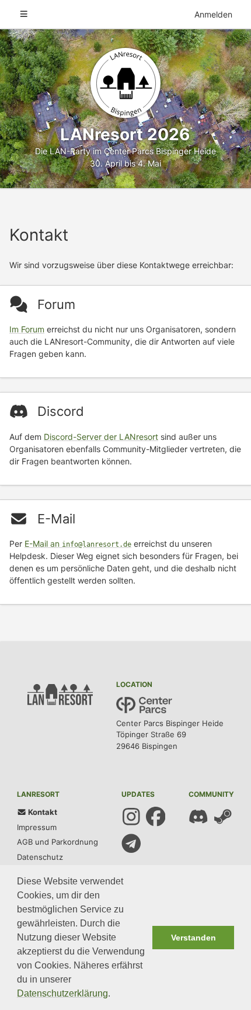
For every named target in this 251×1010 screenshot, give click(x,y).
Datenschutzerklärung (62, 993)
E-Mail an (78, 544)
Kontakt (41, 812)
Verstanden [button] (193, 937)
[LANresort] (125, 83)
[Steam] (223, 817)
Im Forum (26, 329)
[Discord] (198, 817)
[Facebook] (156, 817)
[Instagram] (131, 817)
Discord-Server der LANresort (101, 437)
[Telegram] (131, 843)
